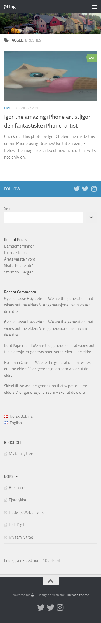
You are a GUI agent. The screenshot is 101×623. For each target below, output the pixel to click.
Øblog (10, 7)
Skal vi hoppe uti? (18, 265)
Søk (7, 208)
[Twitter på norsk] (85, 189)
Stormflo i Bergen (19, 272)
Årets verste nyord (19, 259)
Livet (8, 108)
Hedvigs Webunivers (26, 512)
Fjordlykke (17, 500)
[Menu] (94, 6)
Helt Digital (18, 524)
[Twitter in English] (76, 189)
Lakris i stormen (17, 252)
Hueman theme (77, 595)
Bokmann (17, 487)
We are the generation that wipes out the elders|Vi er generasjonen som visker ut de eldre (49, 305)
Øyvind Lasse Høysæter (24, 298)
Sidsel (9, 386)
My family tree (21, 453)
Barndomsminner (19, 246)
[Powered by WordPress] (32, 595)
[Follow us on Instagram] (93, 189)
